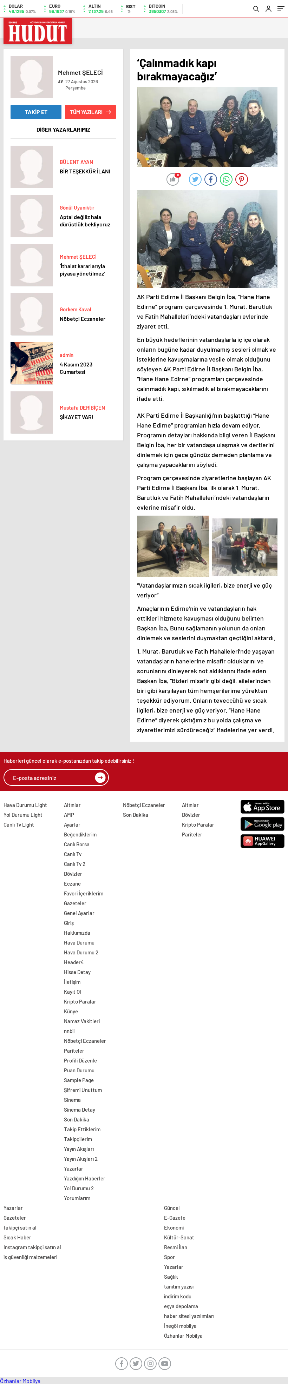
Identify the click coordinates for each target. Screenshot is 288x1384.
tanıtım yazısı (179, 1286)
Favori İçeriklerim (83, 893)
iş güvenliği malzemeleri (30, 1257)
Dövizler (73, 873)
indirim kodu (177, 1296)
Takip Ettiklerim (82, 1129)
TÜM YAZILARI (86, 112)
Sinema (72, 1100)
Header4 (74, 962)
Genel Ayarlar (79, 913)
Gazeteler (75, 903)
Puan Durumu (79, 1070)
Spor (169, 1257)
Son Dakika (76, 1119)
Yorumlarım (77, 1198)
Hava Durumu (79, 942)
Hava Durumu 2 (81, 952)
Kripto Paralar (80, 1001)
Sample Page (79, 1080)
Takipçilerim (78, 1139)
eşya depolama (181, 1306)
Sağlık (171, 1276)
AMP (69, 815)
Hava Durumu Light (25, 805)
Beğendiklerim (80, 834)
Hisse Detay (77, 972)
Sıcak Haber (17, 1237)
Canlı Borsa (77, 844)
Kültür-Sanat (179, 1237)
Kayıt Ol (72, 991)
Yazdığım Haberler (84, 1178)
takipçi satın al (20, 1227)
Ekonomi (174, 1227)
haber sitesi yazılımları (189, 1316)
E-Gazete (174, 1217)
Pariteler (74, 1050)
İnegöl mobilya (180, 1326)
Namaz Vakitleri (82, 1021)
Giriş (69, 923)
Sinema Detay (79, 1109)
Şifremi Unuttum (83, 1090)
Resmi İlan (175, 1247)
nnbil (69, 1031)
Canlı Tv (72, 854)
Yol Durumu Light (23, 815)
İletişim (72, 982)
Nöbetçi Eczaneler (85, 1041)
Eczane (72, 883)
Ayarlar (72, 824)
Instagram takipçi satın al (32, 1247)
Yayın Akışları (79, 1149)
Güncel (172, 1208)
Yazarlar (73, 1168)
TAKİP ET (36, 111)
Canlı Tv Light (19, 824)
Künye (71, 1011)
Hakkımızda (77, 932)
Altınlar (72, 805)
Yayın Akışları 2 (81, 1158)
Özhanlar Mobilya (183, 1335)
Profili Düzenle (80, 1060)
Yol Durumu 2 (79, 1188)
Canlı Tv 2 (74, 864)
